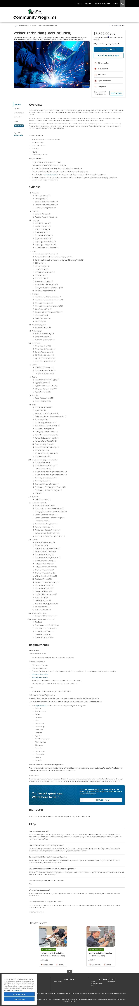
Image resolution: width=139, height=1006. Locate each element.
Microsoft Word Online (40, 674)
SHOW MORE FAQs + (36, 912)
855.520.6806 (18, 135)
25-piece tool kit (40, 706)
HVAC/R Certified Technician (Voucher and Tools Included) (53, 954)
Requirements (19, 113)
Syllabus (17, 108)
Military (93, 981)
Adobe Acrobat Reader (40, 677)
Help (92, 986)
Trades (34, 25)
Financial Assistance (96, 984)
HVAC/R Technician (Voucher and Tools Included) (100, 954)
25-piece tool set (50, 174)
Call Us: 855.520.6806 (117, 26)
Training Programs (24, 25)
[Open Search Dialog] (122, 3)
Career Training (57, 981)
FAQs (16, 121)
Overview (18, 104)
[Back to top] (69, 979)
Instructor (18, 117)
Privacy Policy (72, 1001)
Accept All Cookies (19, 994)
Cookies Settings (19, 999)
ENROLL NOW (108, 49)
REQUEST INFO (116, 93)
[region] (19, 989)
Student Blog (111, 981)
